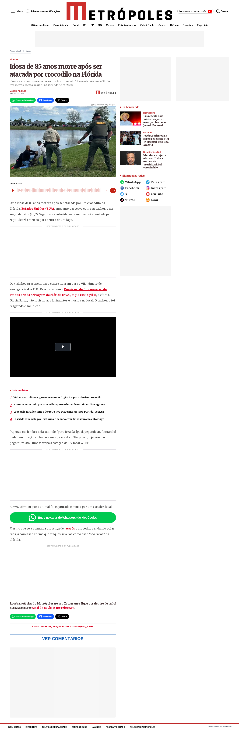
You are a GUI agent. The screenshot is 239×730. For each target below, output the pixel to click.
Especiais (202, 25)
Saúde (162, 25)
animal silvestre (42, 626)
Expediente (31, 727)
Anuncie (96, 727)
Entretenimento (127, 25)
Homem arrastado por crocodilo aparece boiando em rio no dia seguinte (59, 404)
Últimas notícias (40, 25)
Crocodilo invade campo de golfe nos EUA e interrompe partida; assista (58, 411)
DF (84, 25)
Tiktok (130, 200)
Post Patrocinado (115, 727)
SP (92, 25)
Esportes (188, 25)
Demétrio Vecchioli (152, 152)
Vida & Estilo (147, 25)
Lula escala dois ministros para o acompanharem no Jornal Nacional (155, 120)
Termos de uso (79, 727)
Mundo (110, 25)
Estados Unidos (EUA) (37, 208)
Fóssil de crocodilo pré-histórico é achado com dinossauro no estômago (58, 419)
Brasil (76, 25)
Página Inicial (15, 51)
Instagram (159, 188)
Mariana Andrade (18, 91)
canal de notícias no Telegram (52, 607)
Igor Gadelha (149, 113)
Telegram (158, 182)
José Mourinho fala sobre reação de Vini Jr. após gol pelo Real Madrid (156, 140)
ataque (56, 626)
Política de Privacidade (54, 727)
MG (100, 25)
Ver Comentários (62, 638)
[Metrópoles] (119, 11)
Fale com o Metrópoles (142, 727)
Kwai (154, 200)
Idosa (90, 626)
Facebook (132, 188)
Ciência (174, 25)
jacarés (69, 528)
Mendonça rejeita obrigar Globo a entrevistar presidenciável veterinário (154, 161)
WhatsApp (133, 182)
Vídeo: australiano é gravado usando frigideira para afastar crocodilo (57, 397)
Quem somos (14, 727)
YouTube (157, 194)
